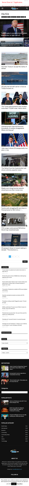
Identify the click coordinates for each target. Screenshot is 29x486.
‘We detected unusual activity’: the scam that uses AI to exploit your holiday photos (14, 313)
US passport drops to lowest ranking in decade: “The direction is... (14, 249)
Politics (3, 31)
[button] (27, 8)
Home (2, 12)
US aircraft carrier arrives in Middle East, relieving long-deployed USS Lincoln (14, 276)
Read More (20, 483)
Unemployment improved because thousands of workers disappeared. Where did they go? (12, 128)
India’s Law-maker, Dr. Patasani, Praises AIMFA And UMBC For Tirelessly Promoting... (17, 409)
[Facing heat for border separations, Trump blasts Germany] (4, 375)
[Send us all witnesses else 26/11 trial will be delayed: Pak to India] (4, 402)
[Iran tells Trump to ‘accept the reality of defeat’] (14, 58)
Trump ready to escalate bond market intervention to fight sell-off (14, 270)
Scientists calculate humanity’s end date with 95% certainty (13, 296)
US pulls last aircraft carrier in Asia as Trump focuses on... (13, 87)
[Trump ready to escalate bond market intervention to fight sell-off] (14, 28)
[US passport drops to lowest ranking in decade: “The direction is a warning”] (14, 239)
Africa (9, 16)
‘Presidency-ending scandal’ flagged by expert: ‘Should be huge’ (14, 302)
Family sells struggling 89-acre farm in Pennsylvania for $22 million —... (14, 209)
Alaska (22, 16)
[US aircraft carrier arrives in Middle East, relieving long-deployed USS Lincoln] (11, 43)
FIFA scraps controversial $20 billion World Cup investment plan (13, 229)
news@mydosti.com (17, 469)
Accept (13, 483)
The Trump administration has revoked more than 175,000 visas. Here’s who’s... (14, 107)
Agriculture (13, 16)
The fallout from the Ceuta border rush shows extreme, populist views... (13, 169)
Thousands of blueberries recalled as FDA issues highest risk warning (14, 290)
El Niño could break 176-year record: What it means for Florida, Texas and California (14, 307)
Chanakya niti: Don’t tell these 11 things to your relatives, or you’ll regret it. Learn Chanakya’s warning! (14, 324)
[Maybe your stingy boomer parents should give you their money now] (14, 179)
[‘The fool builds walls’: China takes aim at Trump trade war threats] (4, 381)
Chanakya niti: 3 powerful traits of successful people (13, 319)
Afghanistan (4, 16)
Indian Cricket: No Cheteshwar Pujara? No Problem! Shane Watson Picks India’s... (18, 368)
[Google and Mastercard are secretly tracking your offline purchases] (4, 416)
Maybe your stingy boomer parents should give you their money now (12, 189)
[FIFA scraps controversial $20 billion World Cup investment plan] (14, 219)
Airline (18, 16)
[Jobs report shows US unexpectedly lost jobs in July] (14, 139)
